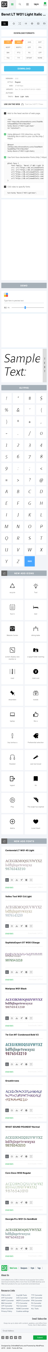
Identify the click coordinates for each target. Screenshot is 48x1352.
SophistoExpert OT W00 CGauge (22, 942)
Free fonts (4, 4)
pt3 (18, 53)
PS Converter (36, 1303)
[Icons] (38, 23)
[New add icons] (4, 573)
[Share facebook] (2, 1337)
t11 (18, 58)
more (30, 561)
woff (8, 47)
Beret (17, 97)
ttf (8, 42)
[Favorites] (12, 23)
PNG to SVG (5, 1295)
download (24, 69)
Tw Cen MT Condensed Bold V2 (22, 1034)
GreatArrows (12, 1080)
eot (40, 42)
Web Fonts (13, 1268)
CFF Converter (6, 1306)
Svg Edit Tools (21, 1295)
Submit (40, 1338)
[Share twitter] (11, 1337)
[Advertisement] (24, 239)
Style (32, 1268)
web (18, 42)
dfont (29, 58)
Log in (36, 4)
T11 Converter (36, 1306)
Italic (27, 97)
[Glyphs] (25, 23)
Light (22, 97)
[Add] (4, 23)
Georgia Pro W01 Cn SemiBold (21, 1219)
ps (29, 53)
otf (29, 47)
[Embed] (26, 880)
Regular (18, 82)
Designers (24, 1268)
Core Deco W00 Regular (18, 1173)
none (40, 58)
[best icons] (4, 841)
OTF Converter (6, 1298)
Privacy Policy (6, 1311)
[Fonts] (44, 23)
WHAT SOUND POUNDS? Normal (22, 1126)
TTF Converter (36, 1295)
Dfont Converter (7, 1309)
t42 (8, 58)
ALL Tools (35, 1309)
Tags (39, 1268)
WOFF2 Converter (23, 1300)
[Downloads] (16, 880)
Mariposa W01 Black (16, 988)
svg (29, 42)
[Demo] (19, 23)
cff (40, 53)
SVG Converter (21, 1298)
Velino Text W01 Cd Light (18, 896)
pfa (40, 47)
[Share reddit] (7, 1337)
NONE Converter (22, 1309)
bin (8, 53)
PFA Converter (36, 1300)
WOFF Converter (7, 1300)
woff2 (18, 47)
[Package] (32, 23)
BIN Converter (6, 1303)
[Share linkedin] (19, 1337)
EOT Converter (36, 1298)
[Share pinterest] (15, 1337)
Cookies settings (22, 1311)
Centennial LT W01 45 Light (19, 850)
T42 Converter (21, 1306)
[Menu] (27, 4)
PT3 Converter (21, 1303)
